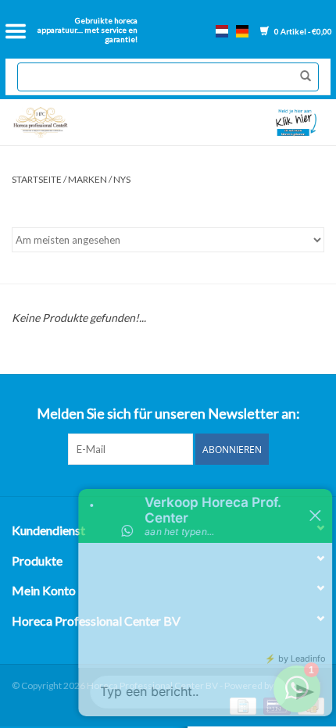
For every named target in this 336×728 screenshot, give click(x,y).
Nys (121, 179)
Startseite (37, 179)
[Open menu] (15, 31)
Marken (87, 179)
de (242, 31)
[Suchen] (301, 76)
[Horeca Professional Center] (87, 122)
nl (222, 31)
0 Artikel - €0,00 (302, 31)
